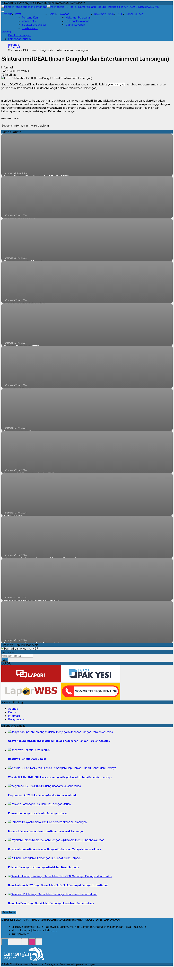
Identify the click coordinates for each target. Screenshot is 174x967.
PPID (120, 14)
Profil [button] (18, 14)
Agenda (13, 708)
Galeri (52, 14)
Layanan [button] (64, 14)
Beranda (6, 14)
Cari (5, 660)
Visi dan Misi (29, 21)
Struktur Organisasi (34, 24)
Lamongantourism (19, 39)
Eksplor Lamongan (19, 35)
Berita (12, 712)
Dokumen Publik (104, 14)
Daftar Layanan (75, 24)
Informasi (14, 47)
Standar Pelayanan (77, 21)
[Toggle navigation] (2, 11)
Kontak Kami (30, 28)
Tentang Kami (30, 17)
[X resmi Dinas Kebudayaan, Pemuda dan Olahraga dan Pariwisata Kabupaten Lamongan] (25, 943)
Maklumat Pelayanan (78, 17)
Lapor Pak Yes (134, 14)
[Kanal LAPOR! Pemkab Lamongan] (11, 943)
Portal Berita (9, 912)
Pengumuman (16, 719)
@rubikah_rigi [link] (116, 84)
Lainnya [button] (6, 31)
